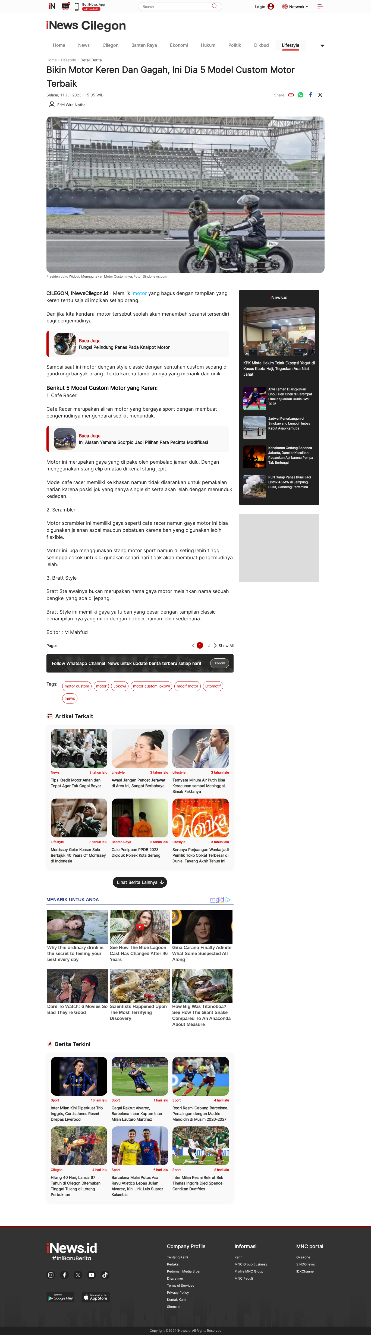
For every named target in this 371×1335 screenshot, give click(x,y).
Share (279, 95)
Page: (51, 645)
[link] (291, 94)
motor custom (77, 686)
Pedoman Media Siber (183, 1271)
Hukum (208, 45)
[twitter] (320, 94)
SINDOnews (305, 1264)
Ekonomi (179, 45)
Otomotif (213, 686)
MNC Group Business (251, 1264)
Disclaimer (175, 1278)
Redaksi (173, 1264)
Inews (70, 698)
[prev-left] (193, 645)
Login (260, 6)
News (84, 45)
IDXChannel (305, 1271)
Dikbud (261, 45)
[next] (215, 645)
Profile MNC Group (249, 1271)
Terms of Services (180, 1285)
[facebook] (310, 94)
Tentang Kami (177, 1257)
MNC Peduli (244, 1278)
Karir (238, 1257)
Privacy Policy (178, 1292)
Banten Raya (144, 45)
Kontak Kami (176, 1300)
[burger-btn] (320, 6)
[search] (214, 6)
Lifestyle (290, 45)
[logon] (51, 6)
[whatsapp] (300, 94)
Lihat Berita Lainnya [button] (137, 882)
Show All (226, 645)
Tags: (51, 684)
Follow (220, 663)
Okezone (303, 1257)
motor (140, 293)
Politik (234, 45)
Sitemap (173, 1307)
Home (59, 45)
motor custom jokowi (151, 686)
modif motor (187, 686)
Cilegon (110, 45)
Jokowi (120, 686)
